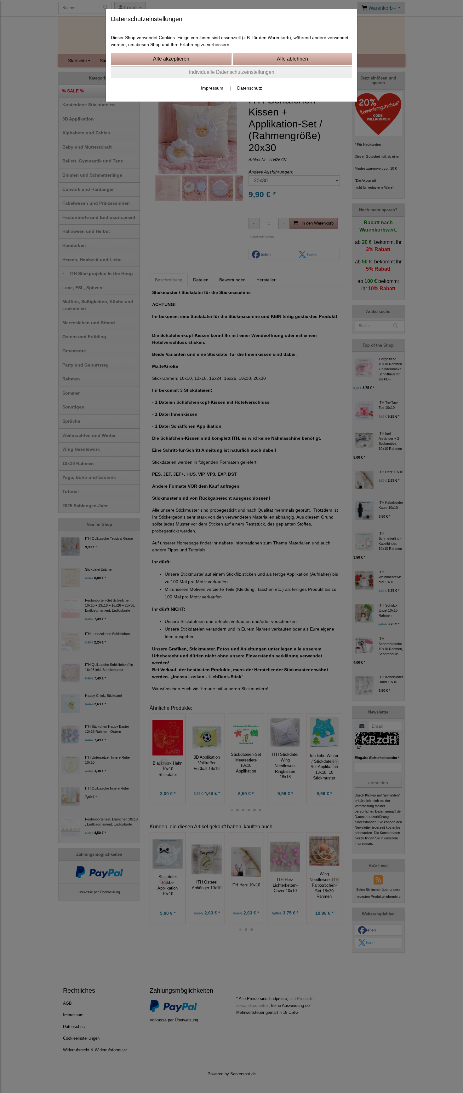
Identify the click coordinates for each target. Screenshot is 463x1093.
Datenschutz (249, 88)
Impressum (212, 88)
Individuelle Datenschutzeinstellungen (231, 72)
